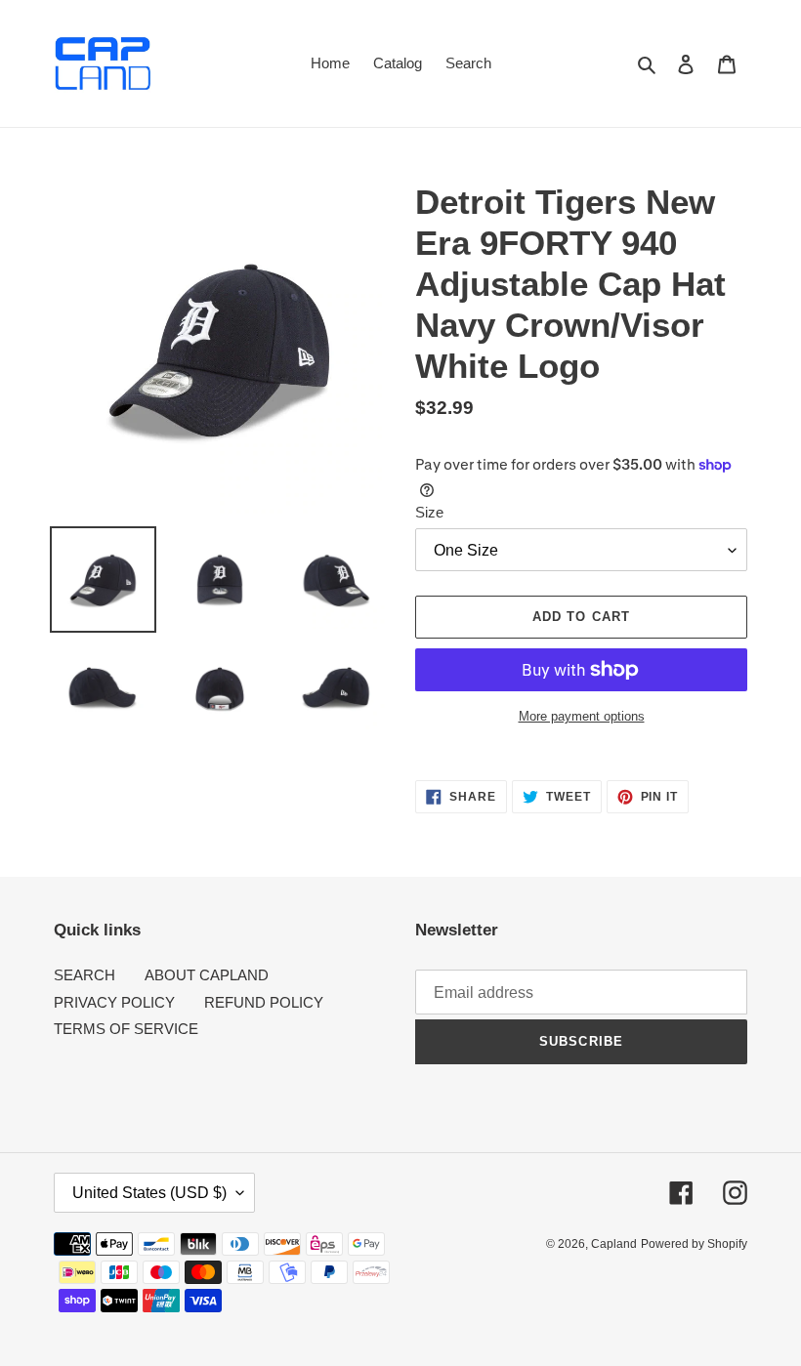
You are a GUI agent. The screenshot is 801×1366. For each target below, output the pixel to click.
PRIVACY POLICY (114, 1002)
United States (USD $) (149, 1192)
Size (429, 512)
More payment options (582, 716)
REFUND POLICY (263, 1002)
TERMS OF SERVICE (126, 1028)
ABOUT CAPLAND (207, 975)
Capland (614, 1244)
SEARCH (84, 975)
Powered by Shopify (694, 1244)
